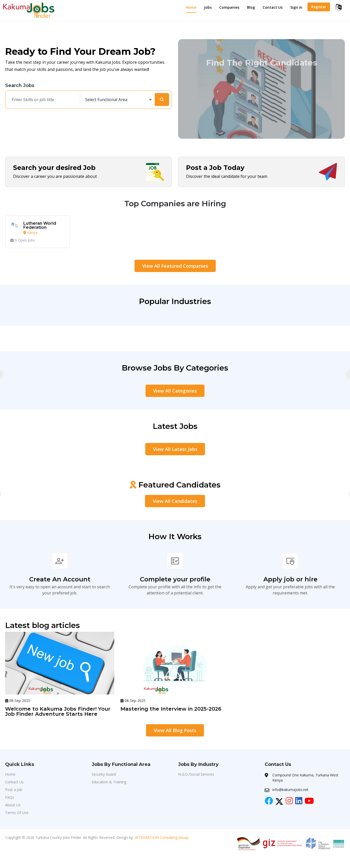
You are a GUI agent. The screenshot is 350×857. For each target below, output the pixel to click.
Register (318, 6)
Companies (229, 7)
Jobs (208, 7)
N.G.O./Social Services (196, 774)
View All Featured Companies (175, 266)
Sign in (296, 7)
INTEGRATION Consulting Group (162, 837)
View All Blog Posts (175, 730)
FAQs (9, 797)
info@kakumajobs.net (290, 789)
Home (191, 7)
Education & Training (109, 781)
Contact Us (273, 7)
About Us (12, 804)
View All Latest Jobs (175, 449)
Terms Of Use (16, 812)
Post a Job (13, 789)
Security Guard (104, 774)
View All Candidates (175, 501)
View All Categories (175, 391)
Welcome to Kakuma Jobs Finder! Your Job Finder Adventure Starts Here (57, 711)
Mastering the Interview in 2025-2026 (170, 708)
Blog (251, 7)
